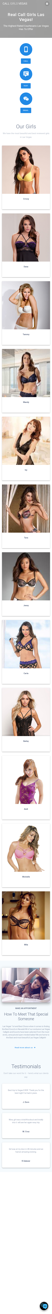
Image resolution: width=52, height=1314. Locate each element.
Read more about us (24, 1048)
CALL (26, 61)
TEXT (26, 86)
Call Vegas (15, 3)
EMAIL (26, 110)
